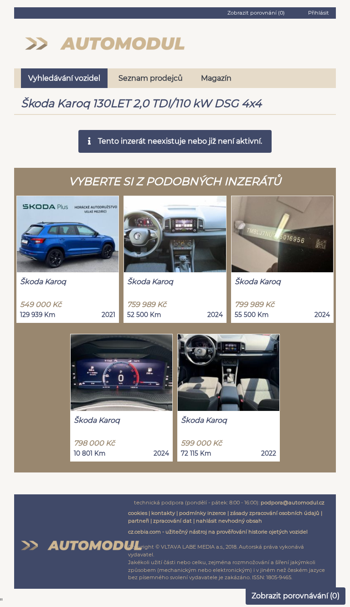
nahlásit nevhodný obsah (229, 521)
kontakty (163, 513)
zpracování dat (172, 521)
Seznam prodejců (150, 78)
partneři (138, 521)
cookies (137, 513)
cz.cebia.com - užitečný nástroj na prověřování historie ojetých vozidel (218, 532)
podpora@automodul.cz (292, 502)
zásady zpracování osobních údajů (274, 513)
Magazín (216, 78)
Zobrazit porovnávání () (296, 595)
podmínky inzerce (202, 513)
